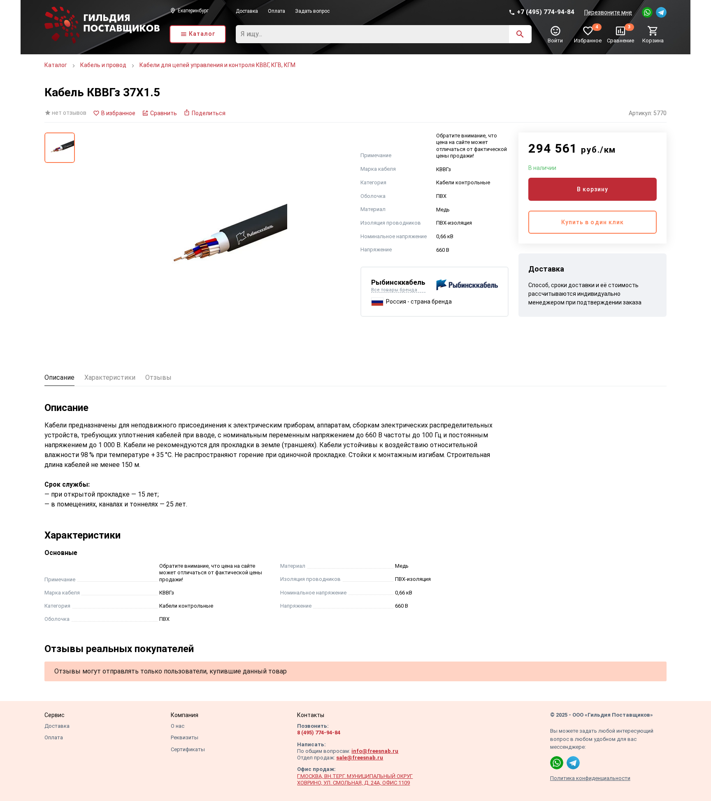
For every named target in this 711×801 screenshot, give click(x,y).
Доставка (247, 11)
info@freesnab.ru (374, 751)
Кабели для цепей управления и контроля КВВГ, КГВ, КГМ (217, 65)
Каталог (55, 65)
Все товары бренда (394, 290)
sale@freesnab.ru (359, 758)
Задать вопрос (312, 11)
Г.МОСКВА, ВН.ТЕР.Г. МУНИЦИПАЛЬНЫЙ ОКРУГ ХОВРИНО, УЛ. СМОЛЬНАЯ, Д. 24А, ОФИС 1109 (355, 779)
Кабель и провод (103, 65)
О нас (177, 726)
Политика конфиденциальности (590, 778)
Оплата (276, 11)
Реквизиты (184, 737)
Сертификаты (188, 749)
